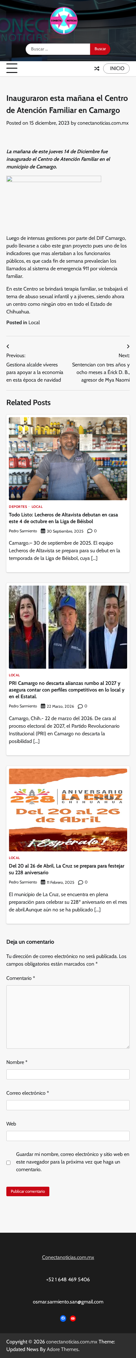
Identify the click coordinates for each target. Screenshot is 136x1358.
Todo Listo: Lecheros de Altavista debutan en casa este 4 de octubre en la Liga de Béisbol (63, 518)
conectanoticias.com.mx (103, 123)
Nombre (17, 1062)
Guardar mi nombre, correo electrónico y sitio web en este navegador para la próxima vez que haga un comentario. (72, 1161)
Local (34, 322)
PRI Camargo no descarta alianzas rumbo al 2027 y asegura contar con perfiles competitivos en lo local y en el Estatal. (67, 689)
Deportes (18, 506)
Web (11, 1124)
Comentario (20, 978)
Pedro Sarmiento (23, 530)
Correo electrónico (27, 1093)
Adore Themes (62, 1349)
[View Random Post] (97, 68)
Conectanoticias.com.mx (68, 1257)
